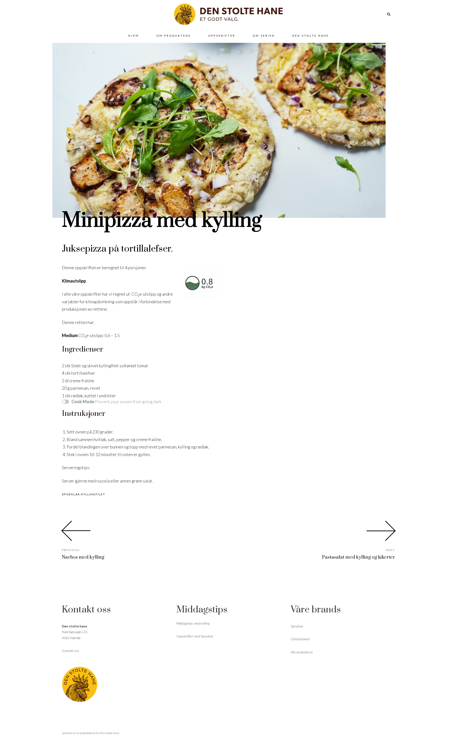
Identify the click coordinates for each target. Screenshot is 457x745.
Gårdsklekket (300, 639)
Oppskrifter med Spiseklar (195, 636)
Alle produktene (302, 652)
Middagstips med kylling (192, 623)
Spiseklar (297, 626)
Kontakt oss (70, 651)
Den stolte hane (109, 733)
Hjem (133, 35)
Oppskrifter (221, 35)
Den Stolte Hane (310, 35)
